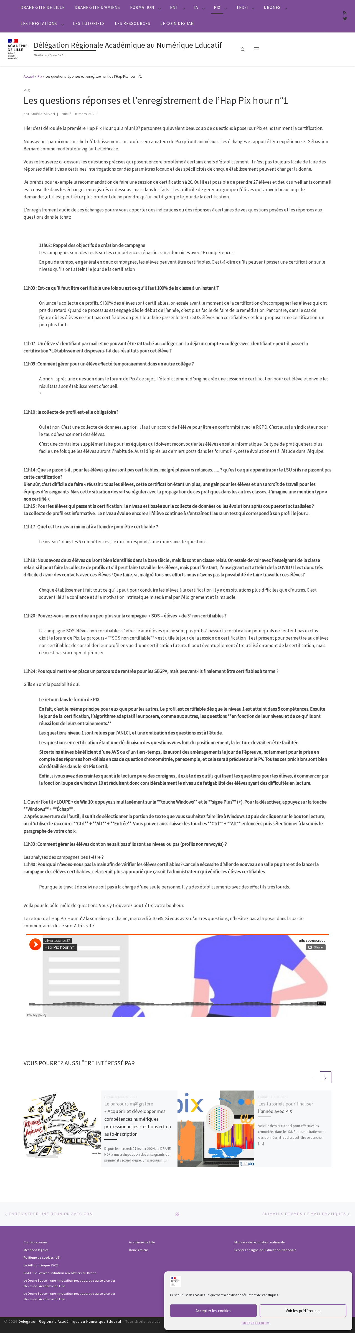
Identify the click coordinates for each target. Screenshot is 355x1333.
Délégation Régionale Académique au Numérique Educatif (70, 1321)
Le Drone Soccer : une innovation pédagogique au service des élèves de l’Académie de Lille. (69, 1296)
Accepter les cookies (213, 1310)
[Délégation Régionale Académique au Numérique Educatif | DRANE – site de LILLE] (18, 48)
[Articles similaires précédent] (313, 1077)
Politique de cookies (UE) (42, 1257)
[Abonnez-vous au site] (344, 13)
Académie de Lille (142, 1242)
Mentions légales (36, 1250)
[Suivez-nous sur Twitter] (345, 19)
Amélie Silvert (43, 114)
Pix (39, 76)
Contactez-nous (35, 1242)
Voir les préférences (303, 1310)
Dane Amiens (138, 1250)
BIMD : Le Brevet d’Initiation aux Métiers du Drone (60, 1273)
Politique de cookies (255, 1323)
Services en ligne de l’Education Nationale (265, 1250)
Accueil (29, 76)
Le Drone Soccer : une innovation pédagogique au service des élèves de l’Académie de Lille (69, 1283)
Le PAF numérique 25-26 (41, 1265)
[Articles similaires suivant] (325, 1077)
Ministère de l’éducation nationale (259, 1242)
